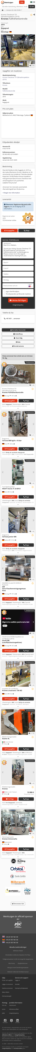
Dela (18, 342)
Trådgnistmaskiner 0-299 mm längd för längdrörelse (18, 959)
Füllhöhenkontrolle (9, 91)
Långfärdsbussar (23, 963)
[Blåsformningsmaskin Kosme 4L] (18, 722)
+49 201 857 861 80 (12, 937)
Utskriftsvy (19, 334)
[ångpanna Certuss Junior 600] (18, 520)
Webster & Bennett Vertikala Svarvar (18, 972)
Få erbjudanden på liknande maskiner (18, 294)
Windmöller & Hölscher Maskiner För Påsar (17, 955)
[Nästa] (33, 50)
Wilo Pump (11, 963)
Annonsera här (18, 904)
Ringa (27, 230)
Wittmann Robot (18, 951)
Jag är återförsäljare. (12, 291)
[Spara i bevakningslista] (31, 15)
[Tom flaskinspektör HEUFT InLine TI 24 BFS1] (18, 472)
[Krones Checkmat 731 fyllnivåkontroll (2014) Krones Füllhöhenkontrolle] (18, 374)
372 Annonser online (9, 220)
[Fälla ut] (18, 408)
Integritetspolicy (18, 305)
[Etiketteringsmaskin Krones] (18, 772)
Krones (5, 85)
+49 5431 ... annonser (13, 318)
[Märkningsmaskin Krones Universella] (18, 822)
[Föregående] (3, 50)
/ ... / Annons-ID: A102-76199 (12, 10)
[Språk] (31, 2)
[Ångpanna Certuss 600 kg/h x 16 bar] (18, 424)
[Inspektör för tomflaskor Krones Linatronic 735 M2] (18, 674)
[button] (34, 2)
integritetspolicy (6, 1048)
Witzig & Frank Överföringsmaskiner (17, 967)
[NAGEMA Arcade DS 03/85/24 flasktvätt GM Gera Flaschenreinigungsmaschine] (18, 568)
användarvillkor (18, 1048)
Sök (32, 7)
